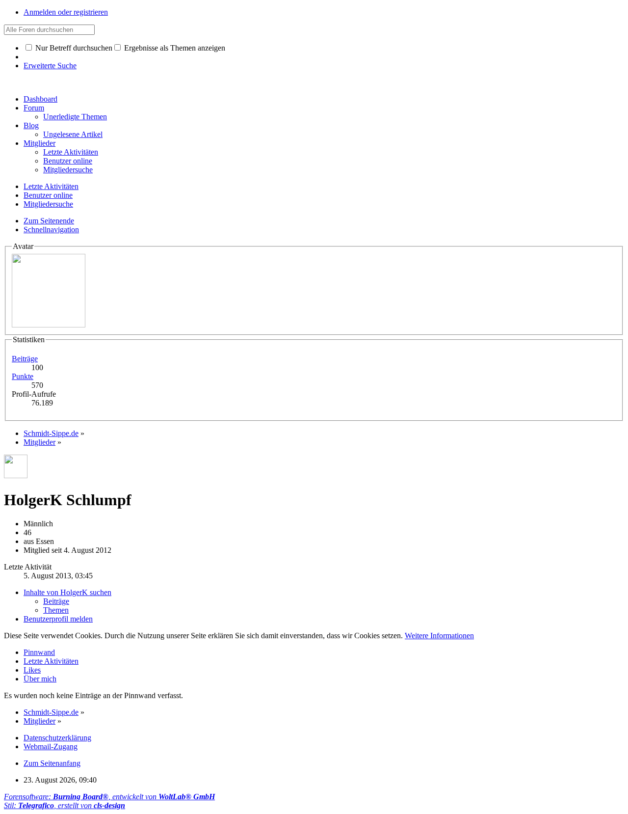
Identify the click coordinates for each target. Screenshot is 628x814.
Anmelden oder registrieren (66, 12)
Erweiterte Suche (50, 65)
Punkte (22, 376)
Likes (32, 670)
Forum (34, 108)
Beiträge (25, 358)
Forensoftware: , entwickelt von (109, 796)
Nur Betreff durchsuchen (72, 48)
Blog (31, 125)
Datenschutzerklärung (57, 737)
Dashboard (40, 99)
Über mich (40, 679)
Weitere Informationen (439, 635)
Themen (56, 610)
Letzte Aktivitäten (51, 661)
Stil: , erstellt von (64, 805)
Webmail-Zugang (51, 746)
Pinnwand (39, 652)
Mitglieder (39, 143)
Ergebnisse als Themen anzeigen (173, 48)
